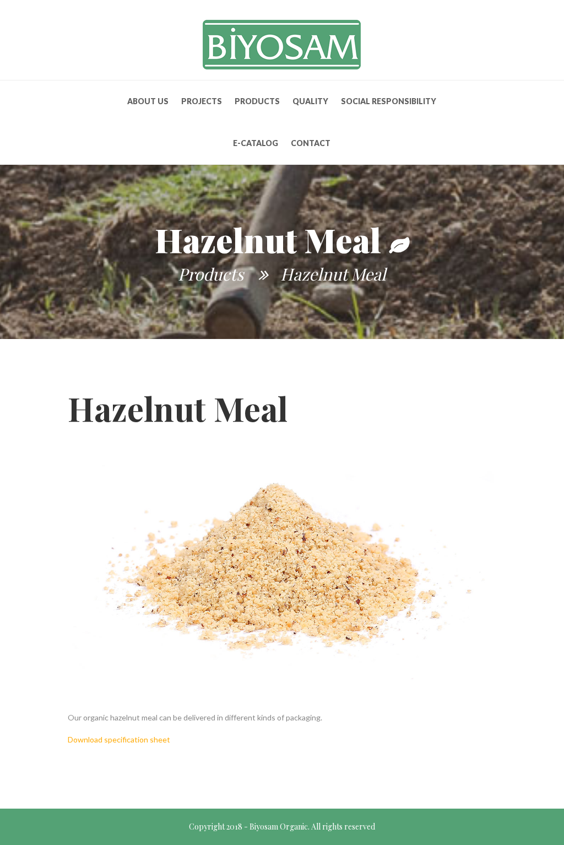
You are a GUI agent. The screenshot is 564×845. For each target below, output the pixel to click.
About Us (148, 101)
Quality (310, 101)
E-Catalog (255, 143)
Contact (310, 143)
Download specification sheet (119, 739)
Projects (201, 101)
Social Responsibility (388, 101)
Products (257, 101)
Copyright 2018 (215, 826)
